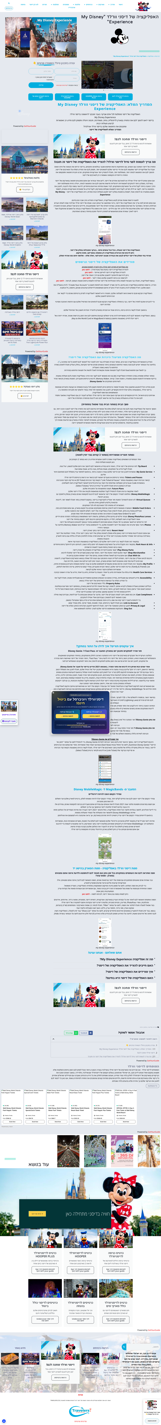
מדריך (112, 4)
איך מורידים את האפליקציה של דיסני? (129, 972)
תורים (44, 4)
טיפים (141, 1027)
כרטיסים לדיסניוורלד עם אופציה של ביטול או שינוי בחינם (111, 1371)
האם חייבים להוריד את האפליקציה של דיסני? (125, 965)
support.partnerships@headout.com (77, 725)
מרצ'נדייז (71, 7)
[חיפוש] (124, 1347)
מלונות (77, 4)
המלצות (56, 4)
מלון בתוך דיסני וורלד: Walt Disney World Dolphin (12, 244)
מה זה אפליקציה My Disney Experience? (126, 959)
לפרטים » (37, 221)
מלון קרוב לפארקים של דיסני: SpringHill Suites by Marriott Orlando (37, 217)
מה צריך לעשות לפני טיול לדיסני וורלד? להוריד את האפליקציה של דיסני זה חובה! (119, 1056)
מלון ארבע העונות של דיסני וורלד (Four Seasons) (37, 244)
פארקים (101, 4)
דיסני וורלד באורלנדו (12, 312)
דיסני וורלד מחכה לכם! (146, 1052)
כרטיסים (89, 4)
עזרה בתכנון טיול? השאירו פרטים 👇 (140, 1045)
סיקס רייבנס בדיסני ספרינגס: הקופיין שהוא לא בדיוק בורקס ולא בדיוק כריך (10, 1372)
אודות (80, 1395)
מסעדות (66, 4)
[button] (9, 3)
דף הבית (157, 56)
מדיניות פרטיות (80, 1421)
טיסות (23, 4)
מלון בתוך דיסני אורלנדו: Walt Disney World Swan (12, 216)
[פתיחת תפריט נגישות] (4, 1421)
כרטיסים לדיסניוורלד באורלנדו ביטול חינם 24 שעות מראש (12, 340)
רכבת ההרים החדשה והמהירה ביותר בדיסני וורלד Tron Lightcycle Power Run (37, 340)
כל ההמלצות (152, 1086)
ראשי (121, 4)
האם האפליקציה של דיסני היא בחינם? (129, 978)
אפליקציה (150, 56)
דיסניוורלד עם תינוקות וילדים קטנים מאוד (37, 313)
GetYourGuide (153, 1060)
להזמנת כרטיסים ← (94, 716)
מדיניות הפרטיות (61, 85)
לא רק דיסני (33, 4)
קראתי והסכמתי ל (67, 85)
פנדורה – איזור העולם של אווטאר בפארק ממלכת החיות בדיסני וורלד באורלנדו (90, 1372)
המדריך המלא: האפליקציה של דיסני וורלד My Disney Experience (125, 1049)
